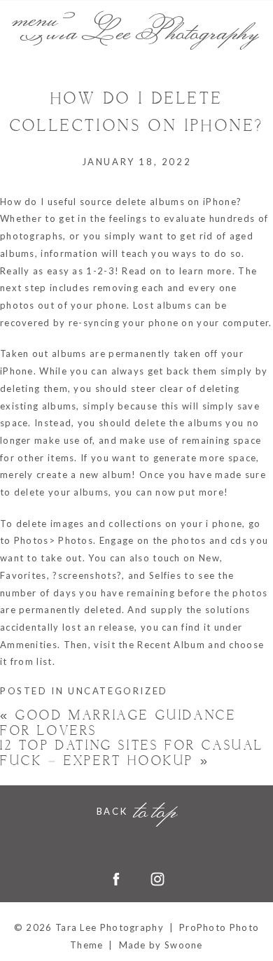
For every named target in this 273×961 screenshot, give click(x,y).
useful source (80, 201)
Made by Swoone (161, 945)
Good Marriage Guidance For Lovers (118, 723)
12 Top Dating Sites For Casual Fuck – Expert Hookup (132, 753)
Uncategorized (118, 690)
